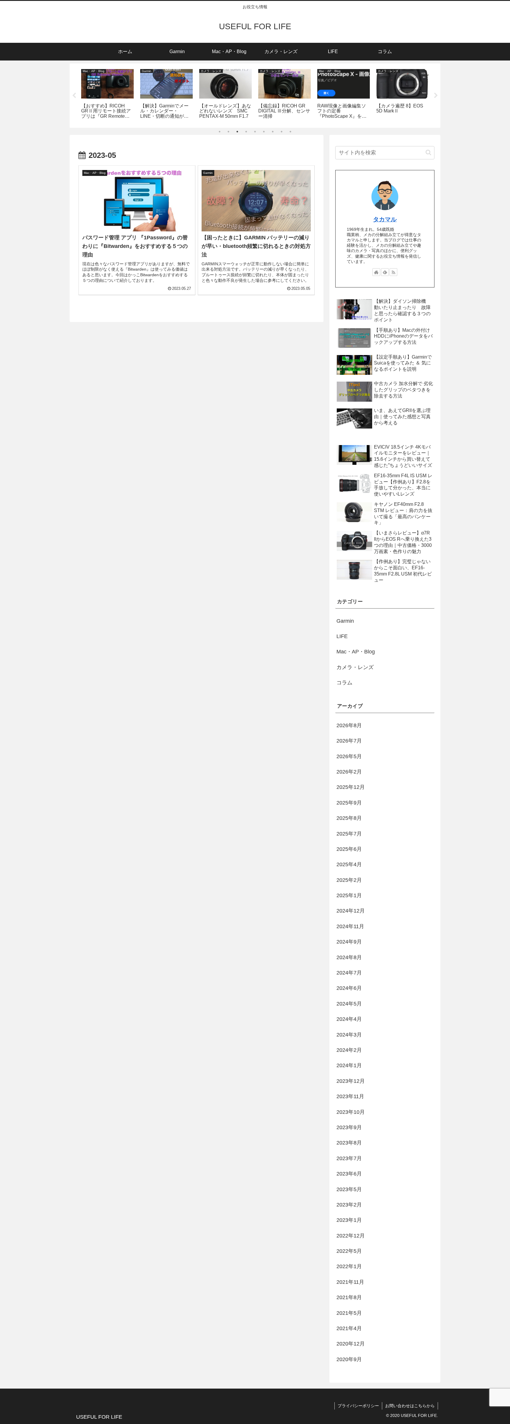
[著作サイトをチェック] (376, 272)
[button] (428, 152)
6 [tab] (264, 132)
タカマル (385, 219)
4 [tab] (246, 132)
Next (436, 96)
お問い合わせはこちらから (410, 1405)
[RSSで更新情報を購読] (393, 272)
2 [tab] (228, 132)
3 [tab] (237, 132)
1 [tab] (220, 132)
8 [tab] (282, 132)
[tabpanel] (107, 94)
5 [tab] (255, 132)
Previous (74, 96)
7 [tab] (273, 132)
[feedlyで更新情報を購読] (385, 272)
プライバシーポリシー (358, 1405)
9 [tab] (290, 132)
